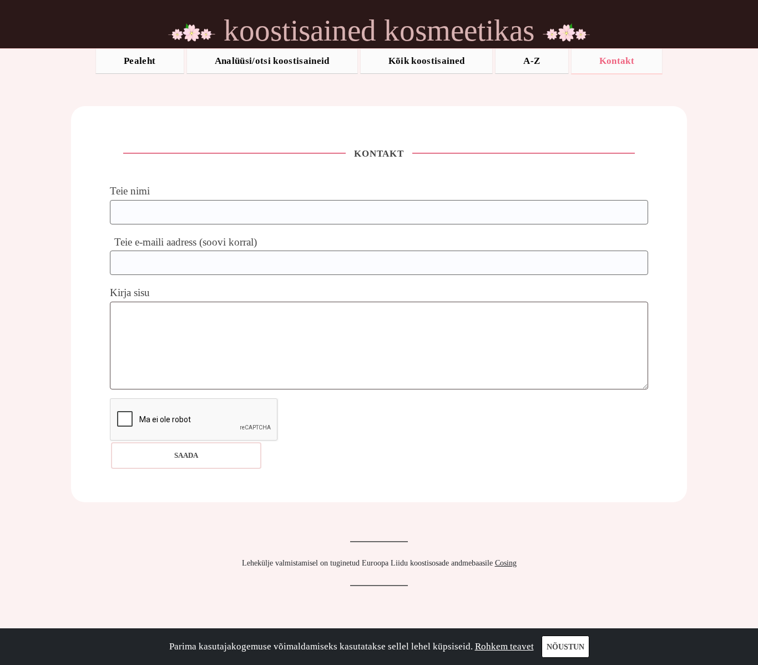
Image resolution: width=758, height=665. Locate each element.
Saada (186, 455)
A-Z (531, 61)
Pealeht (139, 61)
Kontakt (616, 61)
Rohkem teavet (504, 646)
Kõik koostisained (426, 61)
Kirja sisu (130, 292)
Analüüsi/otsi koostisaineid (272, 61)
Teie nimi (130, 191)
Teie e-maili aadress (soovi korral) (185, 242)
